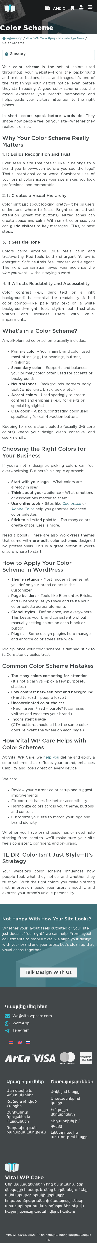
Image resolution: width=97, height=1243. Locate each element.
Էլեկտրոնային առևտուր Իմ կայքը (69, 1135)
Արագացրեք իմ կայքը (65, 1101)
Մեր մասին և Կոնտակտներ (20, 1093)
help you (51, 757)
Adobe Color (22, 509)
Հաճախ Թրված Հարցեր (22, 1104)
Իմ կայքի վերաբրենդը (63, 1112)
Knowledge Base (71, 38)
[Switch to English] (19, 1043)
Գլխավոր (14, 38)
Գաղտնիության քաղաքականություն (26, 1130)
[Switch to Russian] (28, 1043)
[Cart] (72, 8)
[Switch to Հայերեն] (11, 1043)
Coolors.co (71, 503)
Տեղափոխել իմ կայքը (65, 1124)
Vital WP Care (24, 1177)
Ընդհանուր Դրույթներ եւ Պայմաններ (19, 1117)
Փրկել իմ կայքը (65, 1092)
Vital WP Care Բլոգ (40, 38)
